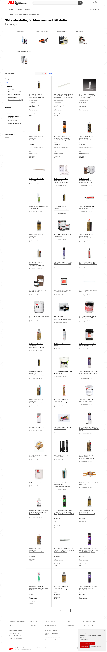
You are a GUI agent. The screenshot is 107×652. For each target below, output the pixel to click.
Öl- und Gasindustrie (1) (14, 123)
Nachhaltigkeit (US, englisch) (16, 635)
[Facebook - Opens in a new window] (92, 625)
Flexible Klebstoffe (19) (14, 94)
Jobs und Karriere (13, 628)
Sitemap (69, 628)
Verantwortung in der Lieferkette (52, 637)
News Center (33, 625)
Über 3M (11, 625)
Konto (95, 9)
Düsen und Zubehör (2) (14, 91)
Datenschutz (35, 647)
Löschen (51, 73)
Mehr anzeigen (64, 610)
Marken (27, 9)
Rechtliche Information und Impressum (23, 647)
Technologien (12, 641)
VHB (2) (7, 137)
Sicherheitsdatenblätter (50, 625)
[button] (95, 646)
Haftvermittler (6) (12, 97)
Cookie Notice (84, 639)
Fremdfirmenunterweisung (15, 638)
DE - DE (93, 2)
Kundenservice (70, 625)
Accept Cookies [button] (84, 646)
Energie (40, 73)
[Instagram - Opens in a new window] (96, 625)
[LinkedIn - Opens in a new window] (84, 625)
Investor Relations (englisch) (15, 630)
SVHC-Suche (48, 628)
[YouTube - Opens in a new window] (88, 625)
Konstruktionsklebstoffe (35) (15, 100)
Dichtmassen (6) (12, 89)
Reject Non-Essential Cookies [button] (87, 643)
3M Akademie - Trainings (51, 630)
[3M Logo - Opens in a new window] (17, 3)
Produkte (11, 9)
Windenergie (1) (12, 120)
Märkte (20, 9)
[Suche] (80, 3)
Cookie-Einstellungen (43, 647)
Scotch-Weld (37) (9, 134)
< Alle (6, 82)
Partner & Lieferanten (14, 633)
